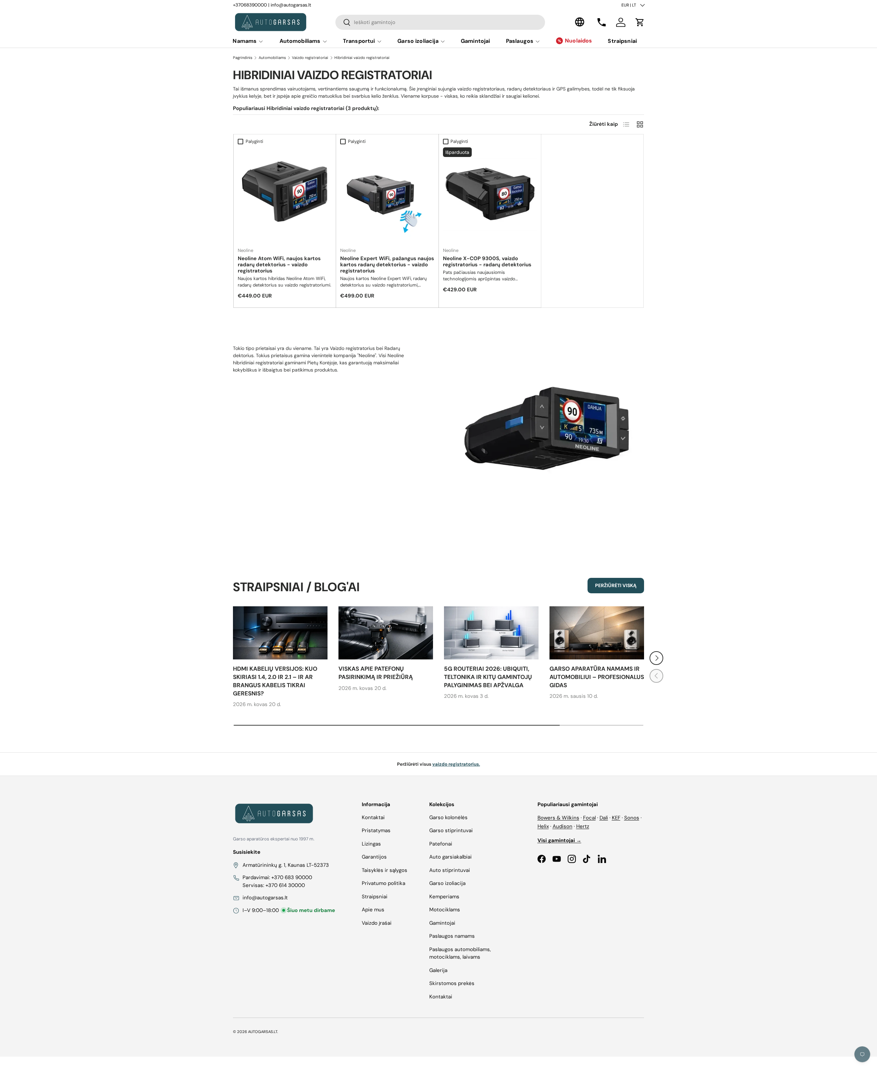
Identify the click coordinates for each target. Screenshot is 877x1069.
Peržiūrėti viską (616, 585)
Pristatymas (376, 830)
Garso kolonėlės (448, 817)
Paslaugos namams (452, 936)
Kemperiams (444, 896)
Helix (543, 826)
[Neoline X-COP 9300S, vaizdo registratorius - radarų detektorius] (490, 194)
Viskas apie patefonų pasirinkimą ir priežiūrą (375, 673)
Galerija (438, 970)
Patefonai (440, 843)
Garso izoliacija (417, 41)
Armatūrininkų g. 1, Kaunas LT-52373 (286, 865)
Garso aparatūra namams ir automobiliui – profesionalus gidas (596, 677)
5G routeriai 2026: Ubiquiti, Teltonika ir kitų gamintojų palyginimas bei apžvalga (488, 677)
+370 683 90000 (291, 877)
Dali (604, 817)
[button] (639, 22)
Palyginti (254, 141)
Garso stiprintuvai (451, 830)
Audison (562, 826)
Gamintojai (475, 41)
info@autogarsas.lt (291, 5)
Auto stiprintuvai (449, 870)
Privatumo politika (383, 883)
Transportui (359, 41)
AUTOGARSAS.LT (262, 1031)
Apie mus (373, 909)
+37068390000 (250, 5)
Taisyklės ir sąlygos (384, 870)
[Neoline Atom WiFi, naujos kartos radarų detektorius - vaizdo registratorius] (285, 194)
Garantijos (374, 856)
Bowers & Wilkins (558, 817)
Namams (245, 41)
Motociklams (444, 909)
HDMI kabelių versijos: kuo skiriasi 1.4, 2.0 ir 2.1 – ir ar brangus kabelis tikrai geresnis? (275, 681)
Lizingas (371, 843)
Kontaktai (373, 817)
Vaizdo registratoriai (310, 57)
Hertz (582, 826)
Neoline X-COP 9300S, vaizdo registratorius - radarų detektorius (487, 261)
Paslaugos (519, 41)
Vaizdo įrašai (377, 923)
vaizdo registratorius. (456, 764)
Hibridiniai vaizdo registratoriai (362, 57)
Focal (589, 817)
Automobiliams (300, 41)
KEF (616, 817)
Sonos (631, 817)
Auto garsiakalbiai (450, 856)
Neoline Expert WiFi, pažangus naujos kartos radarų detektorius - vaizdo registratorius (387, 264)
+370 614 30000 (285, 885)
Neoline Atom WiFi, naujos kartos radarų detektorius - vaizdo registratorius (279, 264)
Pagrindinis (242, 57)
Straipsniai (622, 41)
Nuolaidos (578, 40)
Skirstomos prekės (451, 983)
